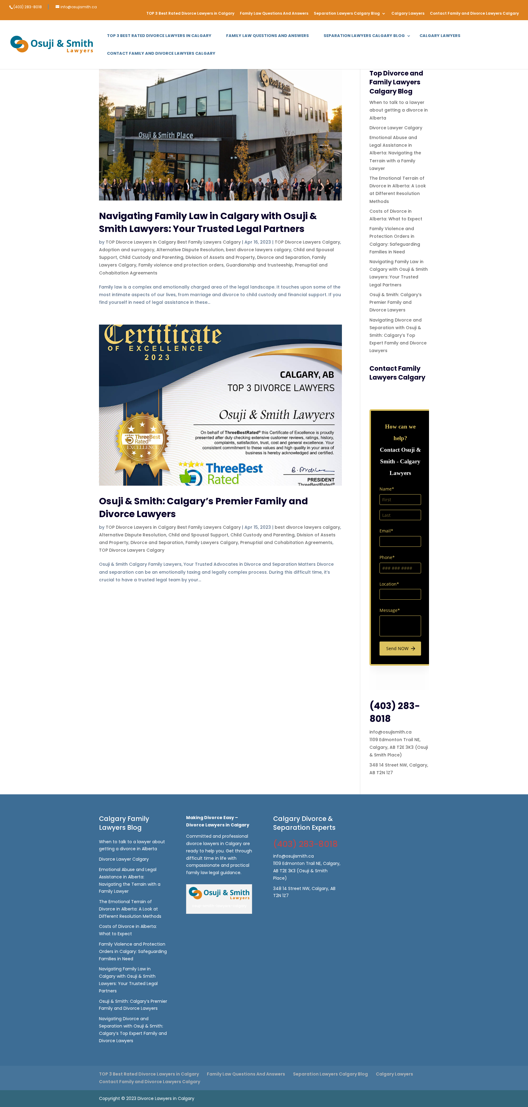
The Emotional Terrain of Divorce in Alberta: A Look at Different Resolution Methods (130, 909)
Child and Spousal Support (198, 535)
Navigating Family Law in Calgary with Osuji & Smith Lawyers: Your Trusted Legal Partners (208, 222)
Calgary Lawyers (407, 14)
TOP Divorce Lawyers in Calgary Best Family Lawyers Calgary (173, 242)
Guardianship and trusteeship (259, 265)
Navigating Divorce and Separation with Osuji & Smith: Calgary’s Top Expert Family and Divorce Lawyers (398, 335)
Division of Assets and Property (220, 257)
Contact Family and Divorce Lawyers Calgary (474, 14)
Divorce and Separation (283, 257)
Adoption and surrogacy (126, 250)
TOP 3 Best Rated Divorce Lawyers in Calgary (190, 14)
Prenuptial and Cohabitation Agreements (286, 542)
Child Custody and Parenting (151, 257)
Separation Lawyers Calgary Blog (347, 14)
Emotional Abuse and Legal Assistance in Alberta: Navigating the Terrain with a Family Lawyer (395, 152)
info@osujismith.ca (390, 732)
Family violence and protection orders (181, 265)
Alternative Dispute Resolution (190, 250)
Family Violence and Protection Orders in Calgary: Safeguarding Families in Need (133, 951)
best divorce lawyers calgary (258, 250)
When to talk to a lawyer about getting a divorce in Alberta (398, 110)
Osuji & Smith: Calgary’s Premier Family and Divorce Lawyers (203, 507)
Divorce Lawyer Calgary (395, 128)
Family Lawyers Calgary (211, 542)
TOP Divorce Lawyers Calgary (307, 242)
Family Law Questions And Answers (274, 14)
